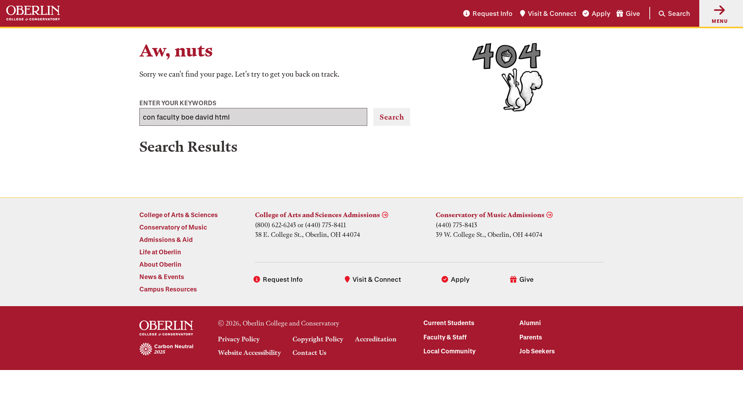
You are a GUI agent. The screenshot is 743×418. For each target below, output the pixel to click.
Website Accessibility (249, 352)
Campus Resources (168, 289)
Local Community (449, 351)
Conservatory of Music (173, 227)
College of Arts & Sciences (178, 214)
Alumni (530, 322)
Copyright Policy (318, 339)
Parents (530, 337)
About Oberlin (160, 264)
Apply (601, 13)
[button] (669, 13)
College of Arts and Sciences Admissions (317, 215)
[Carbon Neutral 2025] (166, 349)
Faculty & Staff (445, 337)
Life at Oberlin (160, 251)
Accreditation (376, 339)
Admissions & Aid (166, 239)
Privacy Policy (239, 339)
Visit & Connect (552, 13)
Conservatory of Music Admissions (490, 215)
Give (633, 13)
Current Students (448, 322)
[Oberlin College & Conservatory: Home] (33, 13)
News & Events (161, 276)
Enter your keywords (177, 102)
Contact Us (309, 352)
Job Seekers (537, 351)
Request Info (492, 13)
